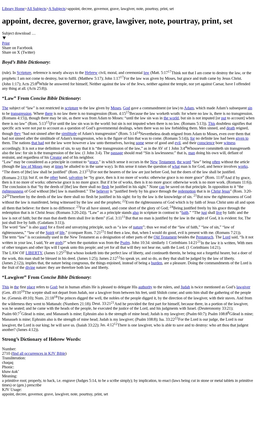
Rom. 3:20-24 (128, 202)
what (176, 166)
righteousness (12, 191)
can (162, 187)
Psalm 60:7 (104, 314)
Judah (185, 287)
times (59, 166)
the (166, 118)
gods (59, 243)
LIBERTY (34, 253)
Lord (226, 237)
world (174, 118)
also (136, 212)
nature (138, 227)
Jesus (226, 191)
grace (93, 162)
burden (156, 263)
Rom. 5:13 (117, 123)
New (154, 162)
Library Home (13, 9)
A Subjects (57, 9)
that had (37, 143)
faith (184, 212)
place (31, 287)
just (204, 212)
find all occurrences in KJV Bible (38, 353)
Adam (189, 108)
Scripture (24, 73)
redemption (187, 191)
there (49, 113)
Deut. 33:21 (125, 306)
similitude (69, 134)
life (62, 232)
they (17, 134)
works (243, 166)
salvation (76, 178)
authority (145, 287)
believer (102, 191)
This (211, 123)
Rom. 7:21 (161, 232)
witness (229, 143)
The (5, 108)
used (43, 227)
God (126, 108)
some (140, 143)
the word (184, 162)
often (216, 162)
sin (250, 108)
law (146, 73)
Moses (116, 108)
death (230, 128)
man (191, 153)
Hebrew (91, 73)
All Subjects (36, 9)
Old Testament (165, 237)
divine (30, 267)
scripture (71, 108)
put (223, 118)
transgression (21, 113)
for (192, 138)
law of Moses (31, 166)
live (219, 212)
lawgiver (243, 287)
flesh (105, 187)
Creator (56, 157)
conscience (206, 143)
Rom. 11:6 (126, 180)
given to (242, 138)
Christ (216, 191)
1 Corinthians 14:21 (127, 245)
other (54, 178)
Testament (167, 162)
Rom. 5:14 (126, 136)
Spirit (50, 232)
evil (177, 143)
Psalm (125, 243)
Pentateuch (204, 237)
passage (117, 153)
